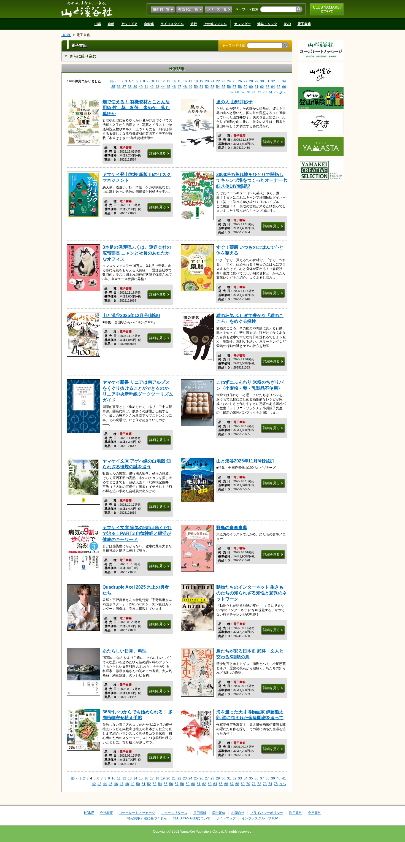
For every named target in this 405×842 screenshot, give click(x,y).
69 (243, 92)
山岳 (97, 24)
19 (201, 81)
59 (245, 87)
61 (256, 87)
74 (270, 92)
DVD (287, 24)
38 (130, 87)
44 (163, 87)
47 (179, 87)
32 (273, 81)
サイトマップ (226, 818)
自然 (111, 24)
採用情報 (199, 813)
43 (157, 87)
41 (146, 87)
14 (174, 81)
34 (284, 81)
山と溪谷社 (86, 9)
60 (251, 87)
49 (190, 87)
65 (278, 87)
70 (248, 92)
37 (124, 87)
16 (185, 81)
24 (229, 81)
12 (163, 81)
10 (152, 81)
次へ (282, 92)
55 (223, 87)
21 (212, 81)
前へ (113, 81)
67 (232, 92)
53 (212, 87)
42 (152, 87)
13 (168, 81)
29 (256, 81)
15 (179, 81)
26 (240, 81)
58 (240, 87)
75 (276, 92)
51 (201, 87)
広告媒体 (218, 813)
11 (157, 81)
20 (207, 81)
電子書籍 (304, 24)
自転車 (149, 24)
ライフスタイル (172, 24)
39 (135, 87)
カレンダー (242, 24)
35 (113, 87)
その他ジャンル (215, 24)
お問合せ (237, 813)
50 (196, 87)
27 (245, 81)
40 (141, 87)
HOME (66, 35)
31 (267, 81)
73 (265, 92)
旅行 (193, 24)
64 (273, 87)
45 (168, 87)
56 (229, 87)
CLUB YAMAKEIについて (327, 9)
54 (218, 87)
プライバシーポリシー (266, 813)
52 (207, 87)
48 (185, 87)
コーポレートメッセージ (137, 813)
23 (223, 81)
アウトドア (129, 24)
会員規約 (314, 813)
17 (190, 81)
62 (262, 87)
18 (196, 81)
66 (284, 87)
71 (254, 92)
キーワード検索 (246, 9)
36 (119, 87)
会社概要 (106, 813)
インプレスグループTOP (260, 818)
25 (234, 81)
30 (262, 81)
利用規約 (295, 813)
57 (234, 87)
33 (278, 81)
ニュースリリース (174, 813)
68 (237, 92)
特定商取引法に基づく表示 (147, 818)
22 (218, 81)
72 (259, 92)
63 (267, 87)
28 (251, 81)
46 (174, 87)
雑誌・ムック (267, 24)
